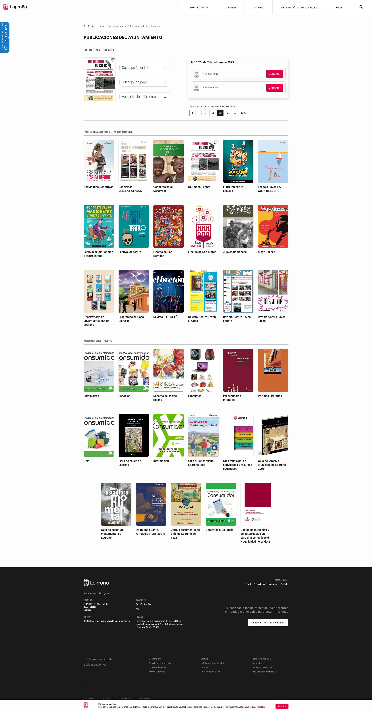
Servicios (124, 396)
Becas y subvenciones (262, 667)
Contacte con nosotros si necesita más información (107, 621)
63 (229, 114)
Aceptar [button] (282, 706)
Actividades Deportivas (98, 187)
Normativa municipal (261, 659)
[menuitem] (198, 7)
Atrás (89, 26)
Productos (194, 396)
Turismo (204, 667)
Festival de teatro (129, 252)
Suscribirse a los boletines (268, 622)
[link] (361, 7)
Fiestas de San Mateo (202, 252)
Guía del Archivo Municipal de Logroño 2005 (272, 464)
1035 (244, 114)
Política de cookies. (256, 707)
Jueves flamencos (235, 252)
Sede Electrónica (95, 664)
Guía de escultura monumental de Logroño (112, 533)
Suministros (91, 396)
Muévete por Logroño (210, 672)
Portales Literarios (270, 396)
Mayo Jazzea (266, 252)
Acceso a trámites (157, 672)
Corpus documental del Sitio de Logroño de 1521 (186, 533)
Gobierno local (155, 659)
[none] (5, 7)
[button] (205, 113)
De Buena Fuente (199, 187)
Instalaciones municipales (212, 663)
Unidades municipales (99, 659)
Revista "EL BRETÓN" (166, 317)
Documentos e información (264, 672)
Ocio (86, 461)
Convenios (257, 663)
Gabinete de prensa (157, 667)
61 (213, 114)
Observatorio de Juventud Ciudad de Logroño (96, 320)
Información (161, 461)
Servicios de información (160, 663)
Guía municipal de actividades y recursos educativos (237, 464)
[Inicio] (18, 7)
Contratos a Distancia (220, 530)
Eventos (204, 659)
